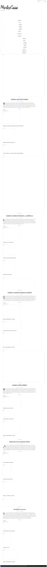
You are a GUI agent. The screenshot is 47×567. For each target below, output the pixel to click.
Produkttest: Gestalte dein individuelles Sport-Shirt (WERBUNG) (13, 125)
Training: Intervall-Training (19, 99)
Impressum (24, 52)
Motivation (20, 24)
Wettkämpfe (20, 26)
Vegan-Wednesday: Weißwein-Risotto (9, 530)
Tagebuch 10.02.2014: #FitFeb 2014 (8, 242)
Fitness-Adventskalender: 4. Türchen (9, 347)
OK (1, 566)
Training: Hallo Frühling (19, 385)
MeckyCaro (9, 7)
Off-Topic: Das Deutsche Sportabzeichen (9, 257)
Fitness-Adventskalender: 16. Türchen (9, 561)
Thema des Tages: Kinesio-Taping (19, 441)
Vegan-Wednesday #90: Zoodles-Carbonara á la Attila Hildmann (13, 153)
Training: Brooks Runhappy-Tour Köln (9, 435)
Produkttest (20, 29)
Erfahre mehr (3, 566)
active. (19, 22)
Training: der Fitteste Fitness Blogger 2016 (9, 330)
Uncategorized (20, 213)
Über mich (19, 20)
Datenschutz (19, 33)
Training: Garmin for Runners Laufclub (20, 292)
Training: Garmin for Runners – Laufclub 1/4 (19, 215)
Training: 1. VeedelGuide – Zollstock (8, 495)
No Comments (21, 443)
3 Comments (21, 101)
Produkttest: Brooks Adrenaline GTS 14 (9, 142)
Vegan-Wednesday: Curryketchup (8, 418)
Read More (19, 225)
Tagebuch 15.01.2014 (19, 509)
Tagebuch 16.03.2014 (6, 547)
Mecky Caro (4, 109)
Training (25, 45)
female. (19, 31)
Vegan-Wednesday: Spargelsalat (8, 462)
